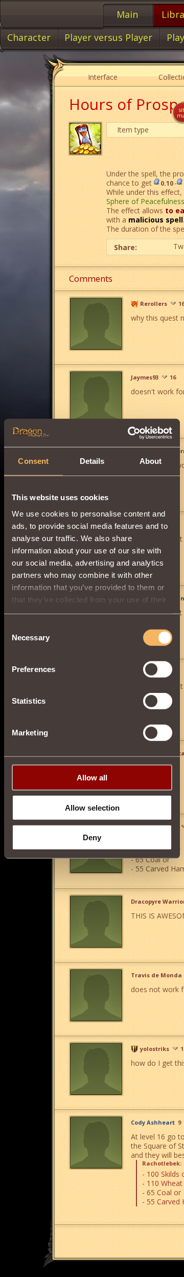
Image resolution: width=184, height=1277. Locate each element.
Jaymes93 (144, 377)
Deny (92, 837)
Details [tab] (92, 461)
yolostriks (154, 1048)
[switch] (157, 669)
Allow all (92, 777)
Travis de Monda (156, 975)
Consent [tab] (33, 461)
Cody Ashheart (153, 1122)
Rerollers (153, 303)
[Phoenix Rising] (134, 303)
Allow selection (92, 807)
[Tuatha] (134, 1048)
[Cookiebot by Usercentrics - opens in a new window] (129, 432)
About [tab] (151, 461)
